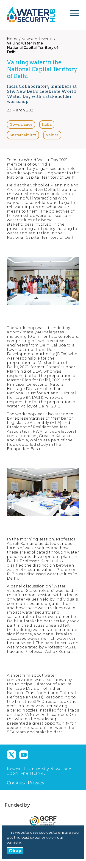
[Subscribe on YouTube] (23, 754)
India (47, 124)
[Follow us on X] (11, 754)
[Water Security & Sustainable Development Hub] (31, 14)
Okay (15, 850)
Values (52, 135)
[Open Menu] (74, 14)
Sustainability (23, 135)
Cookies (16, 783)
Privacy (36, 783)
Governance (21, 124)
